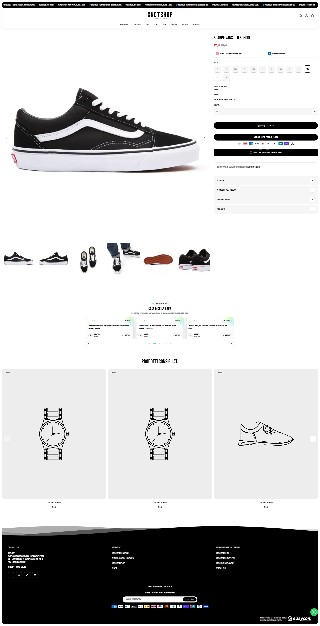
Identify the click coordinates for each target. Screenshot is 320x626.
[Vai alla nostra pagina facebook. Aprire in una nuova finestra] (11, 575)
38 (226, 69)
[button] (149, 343)
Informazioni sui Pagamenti (225, 563)
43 (289, 69)
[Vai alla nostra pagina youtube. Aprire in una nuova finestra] (35, 575)
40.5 (253, 69)
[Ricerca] (300, 15)
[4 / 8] (123, 259)
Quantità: (217, 105)
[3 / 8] (88, 259)
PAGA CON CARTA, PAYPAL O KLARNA (266, 137)
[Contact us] (314, 612)
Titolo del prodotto (54, 502)
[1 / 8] (18, 259)
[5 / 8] (158, 259)
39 (244, 69)
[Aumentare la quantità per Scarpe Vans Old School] (314, 111)
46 (226, 77)
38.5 (235, 69)
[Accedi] (306, 15)
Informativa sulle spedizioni (225, 558)
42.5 (280, 69)
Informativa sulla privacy (120, 553)
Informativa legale (118, 563)
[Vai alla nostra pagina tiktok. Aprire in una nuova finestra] (27, 575)
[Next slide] (205, 138)
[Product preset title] (54, 434)
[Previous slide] (7, 138)
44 (298, 69)
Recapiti (114, 568)
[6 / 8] (193, 259)
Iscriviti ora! (189, 599)
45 (217, 77)
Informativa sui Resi (222, 553)
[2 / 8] (53, 259)
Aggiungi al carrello (266, 125)
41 (262, 69)
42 (271, 69)
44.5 (307, 69)
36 (217, 69)
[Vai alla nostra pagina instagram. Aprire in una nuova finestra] (19, 575)
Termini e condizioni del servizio (123, 558)
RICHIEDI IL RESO (221, 568)
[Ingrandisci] (205, 38)
